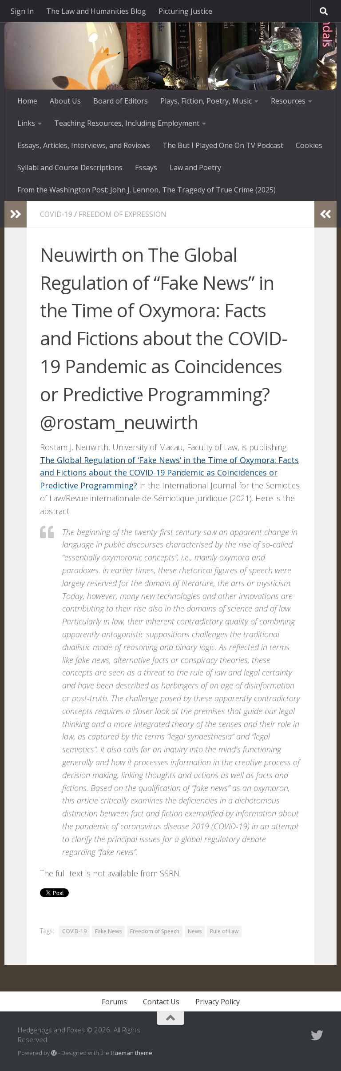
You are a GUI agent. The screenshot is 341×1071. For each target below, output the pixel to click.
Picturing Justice (185, 11)
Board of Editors (120, 101)
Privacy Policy (217, 1002)
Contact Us (161, 1002)
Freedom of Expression (123, 214)
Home (27, 101)
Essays (146, 167)
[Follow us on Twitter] (317, 1035)
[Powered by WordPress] (54, 1053)
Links (26, 123)
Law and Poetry (195, 167)
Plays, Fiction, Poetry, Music (206, 101)
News (195, 931)
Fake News (108, 931)
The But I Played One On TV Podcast (223, 145)
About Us (65, 101)
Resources (288, 101)
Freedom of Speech (154, 931)
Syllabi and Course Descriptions (70, 167)
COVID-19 (56, 214)
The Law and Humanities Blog (96, 11)
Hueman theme (131, 1053)
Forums (114, 1002)
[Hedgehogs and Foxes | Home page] (98, 84)
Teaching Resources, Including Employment (126, 123)
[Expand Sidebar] (15, 214)
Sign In (22, 11)
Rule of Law (224, 931)
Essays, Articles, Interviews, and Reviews (83, 145)
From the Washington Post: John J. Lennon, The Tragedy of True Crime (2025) (146, 190)
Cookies (309, 145)
